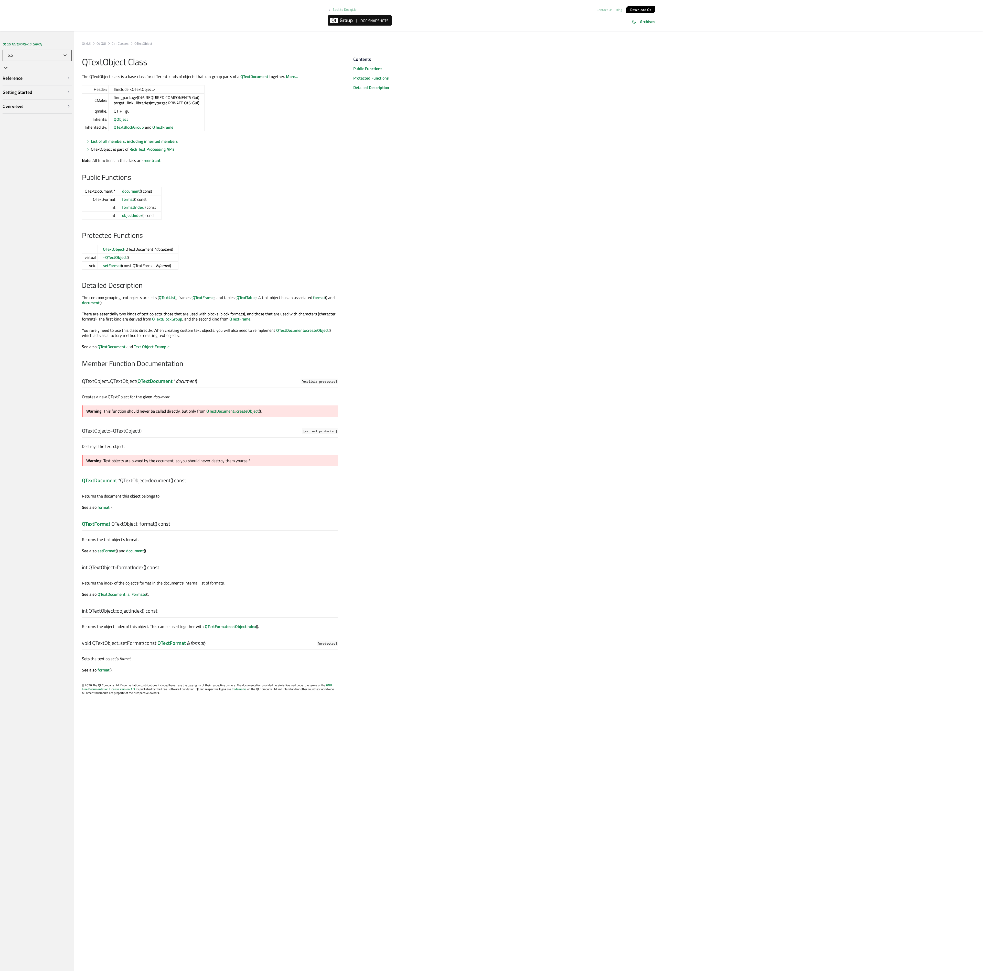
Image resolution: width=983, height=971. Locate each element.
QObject (121, 119)
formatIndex (133, 207)
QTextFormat (96, 524)
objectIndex (132, 215)
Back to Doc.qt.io (345, 9)
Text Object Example (151, 347)
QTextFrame (162, 127)
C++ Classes (120, 43)
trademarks (239, 689)
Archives (647, 21)
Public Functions (367, 68)
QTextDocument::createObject (302, 330)
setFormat (112, 265)
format (128, 199)
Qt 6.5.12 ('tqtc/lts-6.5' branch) (22, 44)
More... (292, 76)
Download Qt (640, 9)
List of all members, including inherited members (134, 141)
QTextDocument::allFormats (122, 594)
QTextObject (113, 249)
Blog (619, 9)
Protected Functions (371, 78)
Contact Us (604, 9)
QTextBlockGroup (129, 127)
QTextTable (246, 297)
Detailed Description (371, 87)
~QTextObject (115, 257)
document (131, 191)
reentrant (152, 160)
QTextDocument (254, 76)
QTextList (167, 297)
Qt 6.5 (86, 43)
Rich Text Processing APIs (152, 149)
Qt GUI (101, 43)
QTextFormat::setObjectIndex (230, 626)
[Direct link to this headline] (133, 177)
